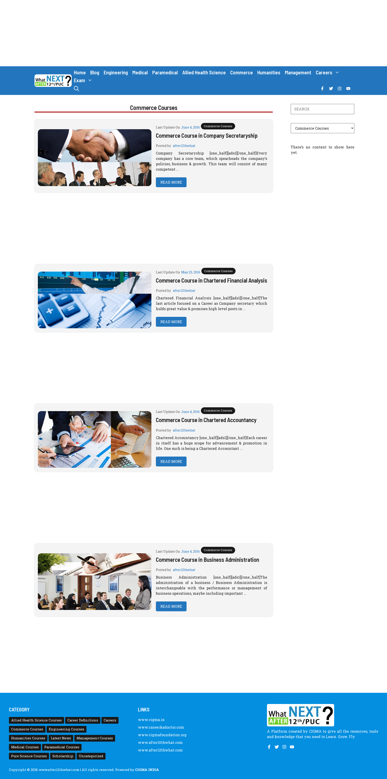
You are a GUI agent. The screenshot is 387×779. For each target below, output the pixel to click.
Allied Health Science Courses (36, 720)
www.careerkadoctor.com (161, 727)
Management (298, 72)
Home (80, 72)
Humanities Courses (28, 738)
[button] (76, 88)
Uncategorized (91, 756)
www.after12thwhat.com (160, 750)
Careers (324, 72)
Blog (94, 72)
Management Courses (95, 738)
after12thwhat (184, 146)
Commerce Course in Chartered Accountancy (206, 419)
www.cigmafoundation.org (162, 734)
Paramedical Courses (61, 747)
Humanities (268, 72)
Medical (140, 72)
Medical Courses (25, 747)
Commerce (241, 72)
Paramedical (165, 72)
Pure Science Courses (29, 756)
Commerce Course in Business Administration (207, 559)
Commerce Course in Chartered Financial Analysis (211, 280)
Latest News (61, 738)
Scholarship (62, 756)
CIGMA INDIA (147, 769)
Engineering (116, 72)
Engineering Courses (66, 729)
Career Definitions (82, 720)
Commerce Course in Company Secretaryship (207, 135)
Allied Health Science (204, 72)
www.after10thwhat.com (160, 742)
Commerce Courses (218, 126)
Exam (79, 80)
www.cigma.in (151, 719)
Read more (171, 182)
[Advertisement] (193, 33)
